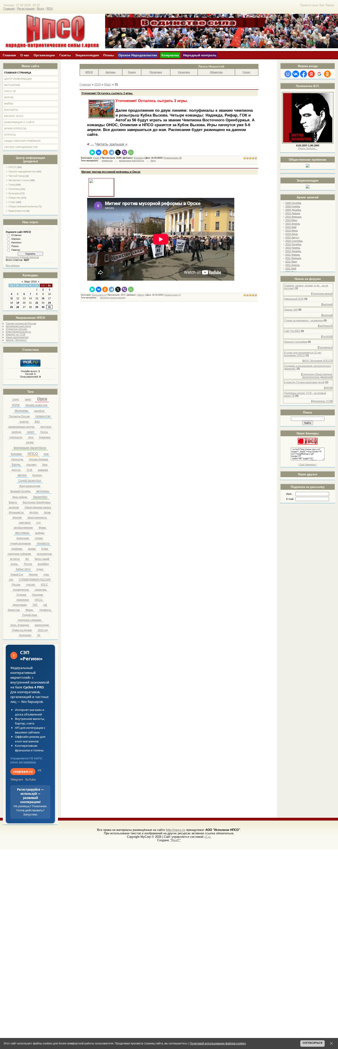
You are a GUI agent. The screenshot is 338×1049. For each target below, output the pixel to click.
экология (14, 507)
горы (46, 574)
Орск (42, 398)
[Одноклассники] (105, 152)
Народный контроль (200, 55)
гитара (30, 442)
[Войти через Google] (319, 74)
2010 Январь (292, 213)
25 (11, 307)
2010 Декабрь (293, 251)
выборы (39, 532)
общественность (37, 517)
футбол (33, 512)
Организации (44, 55)
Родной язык (29, 614)
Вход (40, 8)
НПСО (12, 167)
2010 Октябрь (293, 244)
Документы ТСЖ (322, 401)
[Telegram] (111, 152)
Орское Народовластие (137, 55)
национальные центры (21, 426)
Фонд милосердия (29, 486)
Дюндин (33, 574)
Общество (15, 197)
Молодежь (21, 410)
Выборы (327, 304)
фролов (17, 517)
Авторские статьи (19, 180)
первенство (43, 416)
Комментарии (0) (173, 158)
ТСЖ (29, 469)
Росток (28, 563)
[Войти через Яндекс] (311, 74)
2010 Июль (291, 234)
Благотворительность (18, 331)
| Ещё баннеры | (307, 464)
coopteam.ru (23, 772)
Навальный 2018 (294, 298)
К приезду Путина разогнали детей (304, 382)
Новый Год (17, 574)
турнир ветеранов (20, 543)
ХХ (38, 635)
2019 (97, 84)
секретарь (41, 589)
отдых (39, 569)
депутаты (45, 426)
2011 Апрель (292, 265)
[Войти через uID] (287, 74)
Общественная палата (38, 507)
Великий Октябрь (20, 491)
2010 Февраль (293, 216)
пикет (28, 399)
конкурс (24, 421)
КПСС (44, 584)
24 (49, 302)
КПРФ (16, 405)
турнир (39, 538)
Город (12, 184)
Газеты (65, 55)
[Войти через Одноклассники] (327, 74)
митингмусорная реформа (112, 297)
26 (17, 307)
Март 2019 (30, 281)
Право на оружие (22, 630)
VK (39, 770)
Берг (45, 464)
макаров (43, 469)
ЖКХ (37, 421)
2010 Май (290, 227)
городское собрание (19, 553)
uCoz (207, 836)
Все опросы (13, 265)
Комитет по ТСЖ (15, 334)
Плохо (15, 246)
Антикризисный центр (18, 326)
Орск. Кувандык (19, 625)
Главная (9, 8)
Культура (14, 193)
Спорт (12, 202)
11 (11, 298)
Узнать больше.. (307, 148)
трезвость (43, 543)
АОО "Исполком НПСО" (317, 360)
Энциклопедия (87, 55)
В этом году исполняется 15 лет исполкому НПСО (302, 354)
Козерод (37, 475)
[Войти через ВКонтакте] (295, 74)
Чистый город (16, 175)
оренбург (39, 410)
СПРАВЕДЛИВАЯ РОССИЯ (35, 579)
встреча (15, 558)
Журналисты (16, 512)
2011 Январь (292, 254)
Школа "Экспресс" (16, 340)
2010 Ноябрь (292, 247)
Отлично (16, 235)
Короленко (25, 635)
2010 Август (292, 237)
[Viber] (124, 152)
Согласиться (312, 1042)
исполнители (44, 553)
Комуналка (170, 55)
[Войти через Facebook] (303, 74)
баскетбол (40, 497)
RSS (50, 8)
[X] (118, 152)
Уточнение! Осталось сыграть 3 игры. (107, 93)
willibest (140, 295)
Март (107, 84)
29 (36, 307)
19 (17, 302)
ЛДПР (328, 387)
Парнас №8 (291, 309)
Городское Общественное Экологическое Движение (317, 375)
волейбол (43, 563)
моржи (32, 548)
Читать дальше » (111, 144)
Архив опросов (30, 257)
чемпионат (22, 599)
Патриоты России (19, 416)
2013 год (43, 630)
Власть (13, 502)
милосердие (42, 625)
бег (27, 558)
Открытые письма (16, 329)
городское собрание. (30, 620)
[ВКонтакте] (98, 152)
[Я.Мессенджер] (92, 152)
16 (43, 298)
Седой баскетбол (29, 480)
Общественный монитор (23, 206)
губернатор (15, 437)
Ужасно (15, 249)
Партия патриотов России (21, 323)
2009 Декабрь (293, 209)
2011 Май (290, 268)
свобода (16, 431)
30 (43, 307)
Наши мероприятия (17, 337)
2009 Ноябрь (292, 206)
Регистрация (25, 8)
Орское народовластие (22, 171)
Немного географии (295, 341)
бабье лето (23, 569)
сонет (30, 431)
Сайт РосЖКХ (292, 331)
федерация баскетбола (30, 447)
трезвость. (45, 609)
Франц (42, 527)
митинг (22, 475)
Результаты (12, 257)
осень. (14, 563)
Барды (16, 464)
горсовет (31, 464)
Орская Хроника (38, 459)
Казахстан (14, 609)
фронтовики (20, 604)
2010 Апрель (292, 223)
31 (49, 307)
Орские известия (36, 405)
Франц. (30, 609)
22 (36, 302)
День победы (19, 497)
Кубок (44, 548)
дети (30, 437)
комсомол (25, 522)
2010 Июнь (291, 230)
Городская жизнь (322, 293)
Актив (47, 512)
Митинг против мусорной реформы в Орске (110, 172)
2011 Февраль (293, 258)
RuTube (30, 779)
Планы (108, 55)
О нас (24, 55)
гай (45, 604)
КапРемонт (325, 325)
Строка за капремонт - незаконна (303, 320)
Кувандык (44, 437)
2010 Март (291, 220)
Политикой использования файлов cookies (218, 1043)
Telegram (16, 779)
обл (11, 579)
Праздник (37, 594)
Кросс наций (42, 558)
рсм (46, 454)
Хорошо (15, 238)
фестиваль (22, 532)
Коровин (16, 454)
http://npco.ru (175, 830)
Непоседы (17, 459)
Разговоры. (325, 347)
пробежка (16, 548)
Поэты (44, 431)
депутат (16, 469)
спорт (15, 399)
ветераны (42, 491)
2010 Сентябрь (294, 240)
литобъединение (23, 527)
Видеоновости (17, 210)
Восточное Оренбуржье (37, 502)
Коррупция (23, 538)
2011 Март (291, 261)
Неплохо (16, 242)
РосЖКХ (327, 336)
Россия (16, 584)
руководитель (21, 589)
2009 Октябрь (293, 203)
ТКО (34, 604)
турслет (30, 584)
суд (38, 522)
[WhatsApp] (131, 152)
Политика (14, 189)
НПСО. (39, 599)
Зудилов (21, 594)
